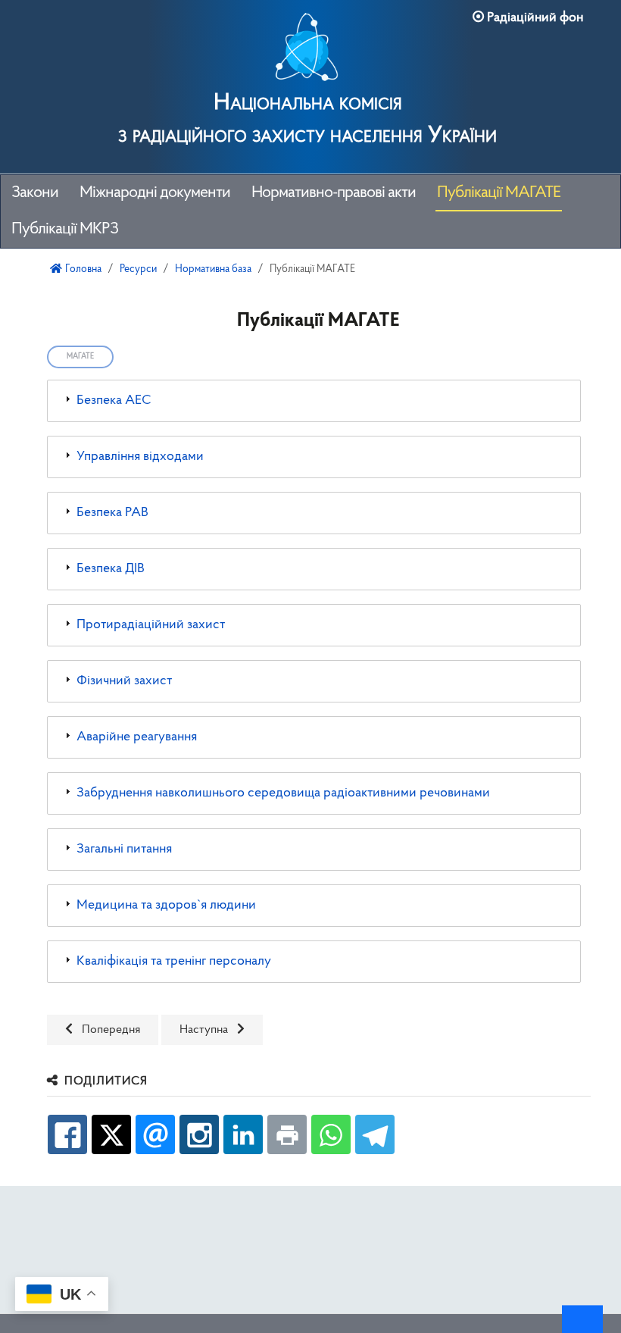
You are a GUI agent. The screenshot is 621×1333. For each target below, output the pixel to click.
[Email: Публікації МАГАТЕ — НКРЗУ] (155, 1134)
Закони (34, 193)
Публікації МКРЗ (64, 229)
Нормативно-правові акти (333, 193)
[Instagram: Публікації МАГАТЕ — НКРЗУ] (199, 1134)
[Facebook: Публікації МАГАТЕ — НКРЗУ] (67, 1134)
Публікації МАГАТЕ (498, 193)
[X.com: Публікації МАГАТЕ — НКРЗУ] (111, 1134)
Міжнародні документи (155, 193)
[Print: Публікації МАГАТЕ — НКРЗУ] (287, 1134)
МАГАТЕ (80, 356)
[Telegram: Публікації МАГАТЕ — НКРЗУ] (375, 1134)
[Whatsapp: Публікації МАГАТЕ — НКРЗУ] (331, 1134)
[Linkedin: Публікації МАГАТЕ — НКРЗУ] (243, 1134)
